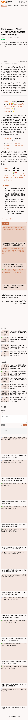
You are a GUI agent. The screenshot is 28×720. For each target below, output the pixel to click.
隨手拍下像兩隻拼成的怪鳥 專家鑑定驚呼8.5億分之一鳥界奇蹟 (15, 189)
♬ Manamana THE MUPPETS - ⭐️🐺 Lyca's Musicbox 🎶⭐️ (13, 108)
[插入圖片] (21, 425)
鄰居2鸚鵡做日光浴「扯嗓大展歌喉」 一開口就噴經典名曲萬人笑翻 (15, 207)
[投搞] (22, 2)
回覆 (25, 425)
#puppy (6, 106)
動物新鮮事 (4, 5)
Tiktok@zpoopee (21, 63)
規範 (3, 425)
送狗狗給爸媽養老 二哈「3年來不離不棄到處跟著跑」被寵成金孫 (15, 201)
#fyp (22, 104)
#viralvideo (17, 175)
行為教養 (16, 5)
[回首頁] (6, 2)
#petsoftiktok (13, 143)
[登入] (24, 2)
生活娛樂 (21, 5)
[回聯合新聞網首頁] (3, 2)
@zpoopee (7, 102)
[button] (19, 2)
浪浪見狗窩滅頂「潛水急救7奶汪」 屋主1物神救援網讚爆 (14, 213)
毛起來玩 (10, 5)
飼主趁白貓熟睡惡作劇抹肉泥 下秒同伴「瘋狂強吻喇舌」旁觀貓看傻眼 (15, 195)
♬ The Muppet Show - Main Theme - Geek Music (15, 177)
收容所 (7, 219)
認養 (12, 219)
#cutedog (17, 104)
